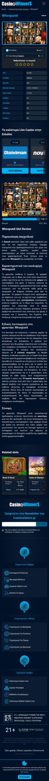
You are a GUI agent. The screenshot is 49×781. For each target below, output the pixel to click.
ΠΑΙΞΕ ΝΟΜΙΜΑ (15, 171)
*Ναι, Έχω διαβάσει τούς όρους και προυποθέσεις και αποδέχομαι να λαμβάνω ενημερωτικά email (22, 531)
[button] (16, 64)
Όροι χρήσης (10, 750)
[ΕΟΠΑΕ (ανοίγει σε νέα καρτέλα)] (31, 730)
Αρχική (3, 9)
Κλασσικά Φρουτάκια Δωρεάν (18, 9)
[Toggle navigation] (44, 3)
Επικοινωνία (38, 750)
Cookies (26, 772)
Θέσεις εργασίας (24, 750)
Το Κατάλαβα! (24, 777)
